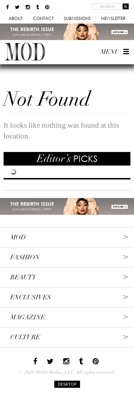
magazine (27, 317)
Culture (25, 337)
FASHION (25, 257)
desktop (67, 384)
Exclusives (30, 297)
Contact (43, 18)
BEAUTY (23, 277)
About (16, 18)
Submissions (77, 18)
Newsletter (113, 18)
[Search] (126, 6)
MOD (18, 237)
